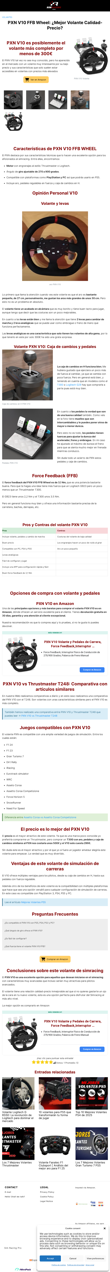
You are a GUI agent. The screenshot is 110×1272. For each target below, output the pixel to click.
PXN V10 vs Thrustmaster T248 (39, 715)
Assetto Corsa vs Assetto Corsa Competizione (50, 817)
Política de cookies (59, 1265)
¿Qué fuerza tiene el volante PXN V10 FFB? (25, 946)
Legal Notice (46, 1201)
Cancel (72, 1258)
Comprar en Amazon (92, 670)
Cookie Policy (47, 1196)
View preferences (95, 1258)
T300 (60, 384)
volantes (7, 17)
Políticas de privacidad (75, 1265)
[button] (104, 1228)
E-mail (8, 1192)
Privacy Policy (47, 1192)
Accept (50, 1258)
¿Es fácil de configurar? (16, 938)
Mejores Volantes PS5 (33, 902)
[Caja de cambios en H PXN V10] (80, 100)
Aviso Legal (90, 1265)
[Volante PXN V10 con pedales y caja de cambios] (13, 100)
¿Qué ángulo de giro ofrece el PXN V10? (24, 930)
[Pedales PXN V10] (58, 100)
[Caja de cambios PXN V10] (35, 100)
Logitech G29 (73, 384)
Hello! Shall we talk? (15, 1196)
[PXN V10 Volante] (13, 121)
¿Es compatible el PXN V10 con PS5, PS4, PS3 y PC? (29, 923)
